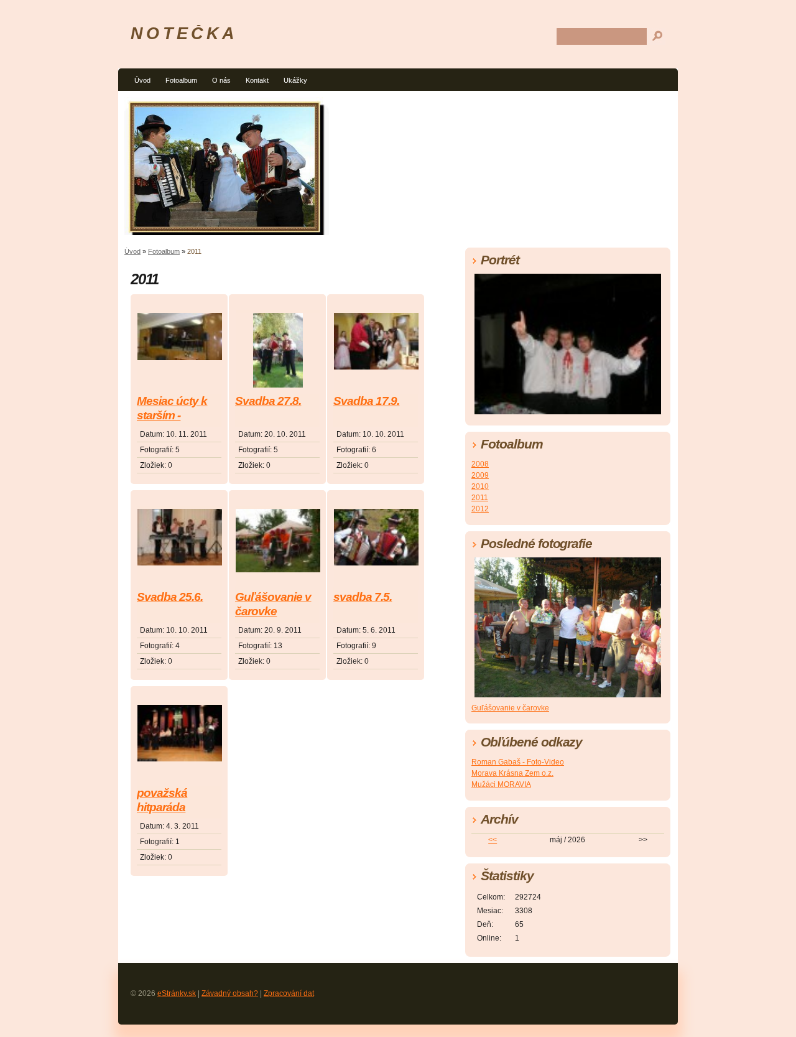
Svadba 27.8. (268, 400)
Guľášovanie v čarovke (273, 604)
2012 (480, 509)
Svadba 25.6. (170, 596)
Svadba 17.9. (366, 400)
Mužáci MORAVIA (501, 784)
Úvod (142, 80)
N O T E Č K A (182, 33)
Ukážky (295, 80)
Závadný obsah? (229, 993)
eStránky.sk (176, 993)
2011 (479, 497)
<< (492, 839)
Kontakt (257, 80)
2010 (480, 486)
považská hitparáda (162, 800)
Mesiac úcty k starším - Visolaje (172, 409)
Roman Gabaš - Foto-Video (517, 762)
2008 (480, 464)
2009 (480, 475)
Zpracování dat (289, 993)
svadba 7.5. (362, 596)
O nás (221, 80)
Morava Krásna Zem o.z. (512, 773)
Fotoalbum (181, 80)
